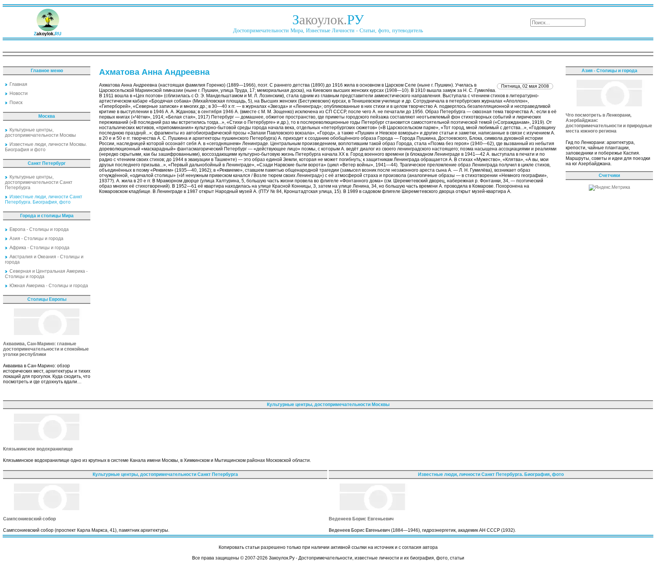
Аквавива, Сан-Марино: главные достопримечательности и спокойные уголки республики (46, 349)
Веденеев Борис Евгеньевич (361, 519)
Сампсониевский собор (29, 519)
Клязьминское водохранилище (38, 449)
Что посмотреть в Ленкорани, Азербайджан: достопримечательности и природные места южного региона (609, 123)
